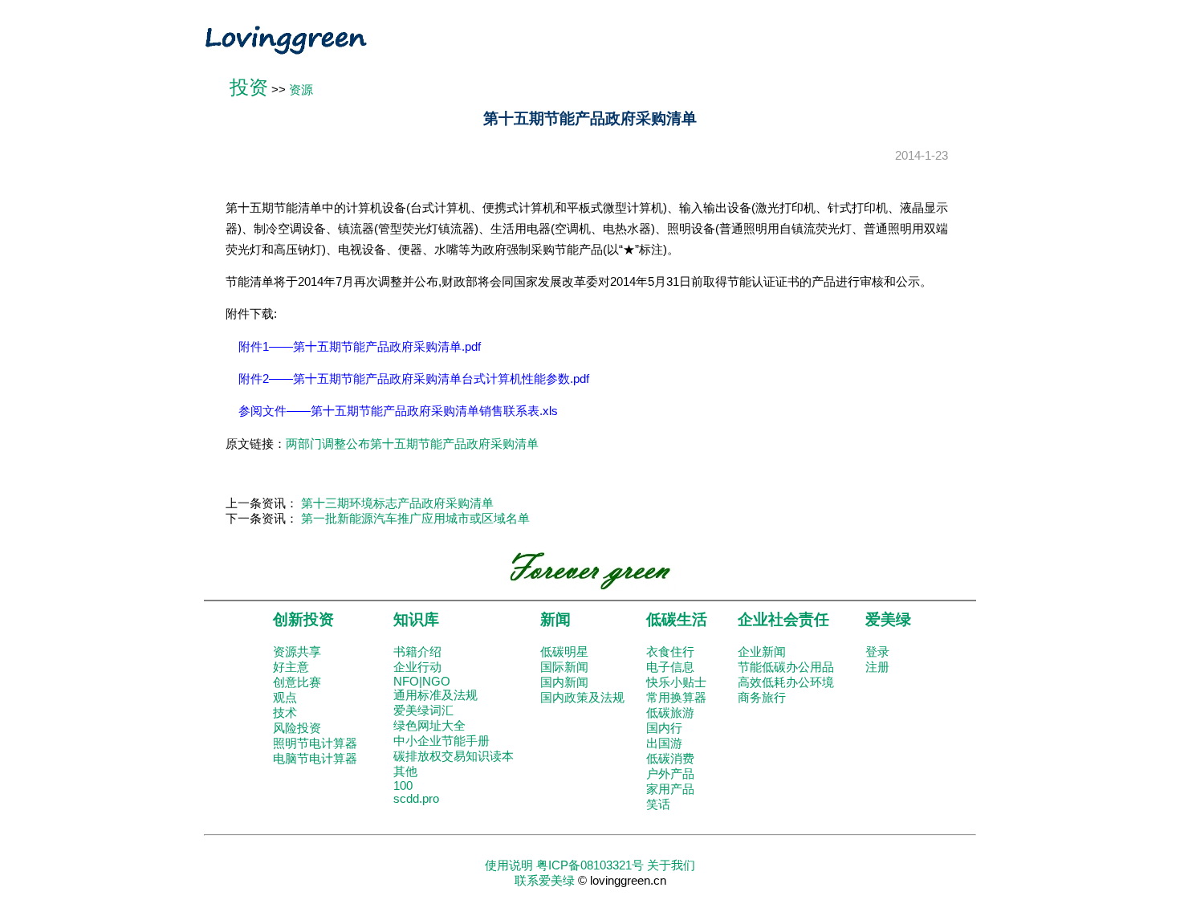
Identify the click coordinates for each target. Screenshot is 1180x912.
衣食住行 (670, 651)
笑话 (658, 804)
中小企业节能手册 (441, 741)
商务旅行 (762, 697)
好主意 (291, 667)
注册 (877, 667)
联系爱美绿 (545, 880)
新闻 (555, 619)
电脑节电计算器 (315, 758)
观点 (285, 697)
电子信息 (670, 667)
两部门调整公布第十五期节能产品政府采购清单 (412, 444)
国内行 (664, 728)
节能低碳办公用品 (786, 667)
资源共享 (297, 651)
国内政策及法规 (582, 697)
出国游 (664, 743)
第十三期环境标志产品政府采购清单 (397, 503)
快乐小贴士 (676, 682)
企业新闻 (762, 651)
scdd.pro (416, 798)
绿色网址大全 (429, 725)
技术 (285, 712)
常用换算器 (676, 697)
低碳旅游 (670, 712)
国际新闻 (564, 667)
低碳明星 (564, 651)
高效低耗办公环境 (786, 682)
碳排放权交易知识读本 (453, 756)
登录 (877, 651)
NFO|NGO (421, 681)
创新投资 (303, 619)
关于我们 (671, 865)
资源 (301, 89)
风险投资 (297, 728)
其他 (405, 771)
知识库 (416, 619)
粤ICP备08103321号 (590, 865)
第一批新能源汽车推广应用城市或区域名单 (415, 518)
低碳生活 (676, 619)
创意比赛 (297, 682)
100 (403, 786)
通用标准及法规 (435, 695)
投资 (249, 87)
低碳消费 (670, 758)
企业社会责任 (783, 619)
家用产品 (670, 789)
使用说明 (509, 865)
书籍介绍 (417, 651)
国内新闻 (564, 682)
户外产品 (670, 773)
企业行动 (417, 667)
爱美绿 (888, 619)
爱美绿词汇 (423, 710)
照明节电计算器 (315, 743)
